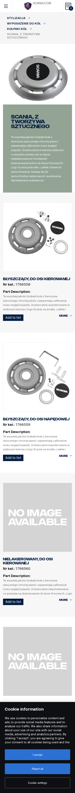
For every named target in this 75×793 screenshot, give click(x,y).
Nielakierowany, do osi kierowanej (28, 561)
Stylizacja (16, 18)
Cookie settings (37, 782)
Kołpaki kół (17, 29)
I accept (37, 754)
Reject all (37, 768)
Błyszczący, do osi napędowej (36, 419)
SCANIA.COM (42, 3)
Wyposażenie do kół (24, 23)
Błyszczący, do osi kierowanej (36, 279)
